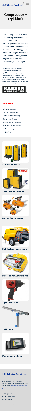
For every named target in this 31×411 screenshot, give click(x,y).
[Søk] (22, 3)
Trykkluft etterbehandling (11, 116)
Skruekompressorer (9, 109)
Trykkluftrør (7, 132)
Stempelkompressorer (10, 112)
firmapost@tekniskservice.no (19, 385)
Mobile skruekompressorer (12, 125)
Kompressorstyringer (10, 119)
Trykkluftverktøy (8, 129)
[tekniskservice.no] (12, 3)
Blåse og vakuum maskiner (12, 122)
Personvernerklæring (8, 389)
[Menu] (26, 3)
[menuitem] (22, 3)
